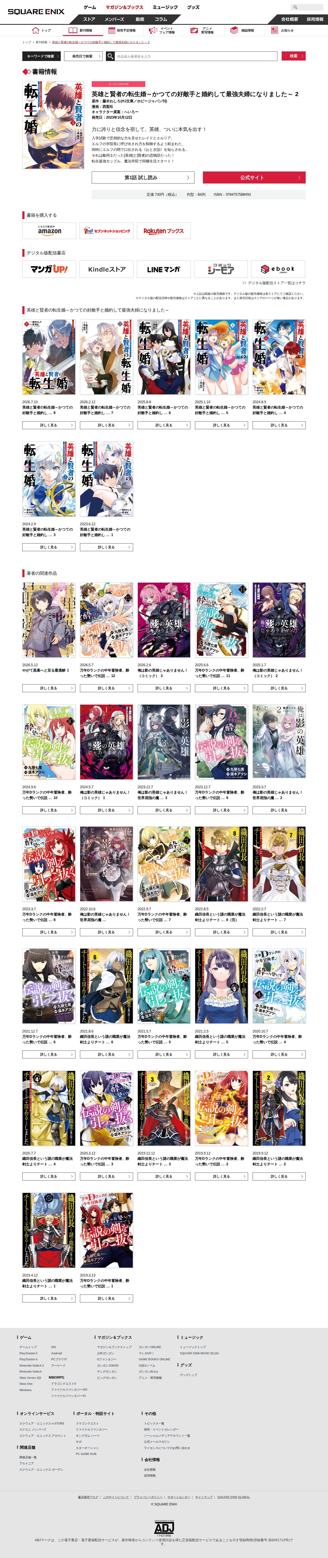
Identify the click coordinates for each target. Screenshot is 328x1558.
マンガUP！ (146, 1353)
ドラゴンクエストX (63, 1383)
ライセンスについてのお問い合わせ (167, 1448)
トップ (26, 42)
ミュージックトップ (193, 1347)
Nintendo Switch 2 (31, 1365)
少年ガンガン (105, 1353)
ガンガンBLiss (148, 1371)
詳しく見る (48, 425)
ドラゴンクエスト (87, 1423)
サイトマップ (204, 1497)
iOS (53, 1347)
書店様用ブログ (88, 1497)
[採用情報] (315, 19)
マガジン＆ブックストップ (114, 1347)
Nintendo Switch (30, 1371)
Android (56, 1353)
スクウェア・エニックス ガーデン (41, 1469)
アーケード (58, 1365)
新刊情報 (41, 42)
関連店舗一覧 (28, 1457)
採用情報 (150, 1475)
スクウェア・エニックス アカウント (42, 1435)
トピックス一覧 (154, 1423)
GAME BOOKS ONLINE (154, 1359)
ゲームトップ (28, 1347)
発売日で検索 (82, 56)
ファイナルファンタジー (92, 1429)
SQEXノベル (147, 1365)
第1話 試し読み (141, 177)
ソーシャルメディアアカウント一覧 (167, 1435)
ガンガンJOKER (108, 1365)
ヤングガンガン (107, 1371)
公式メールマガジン (157, 1441)
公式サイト (252, 177)
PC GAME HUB (86, 1454)
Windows (25, 1390)
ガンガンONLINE (150, 1347)
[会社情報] (290, 19)
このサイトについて (116, 1497)
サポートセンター (178, 1497)
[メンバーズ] (114, 19)
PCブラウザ (59, 1359)
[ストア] (89, 19)
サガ (79, 1441)
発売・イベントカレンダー (161, 1429)
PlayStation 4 (28, 1359)
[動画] (140, 19)
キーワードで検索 (40, 56)
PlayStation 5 (28, 1353)
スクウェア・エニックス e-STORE (41, 1423)
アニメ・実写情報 (150, 1378)
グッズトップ (188, 1375)
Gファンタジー (106, 1359)
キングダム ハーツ (88, 1435)
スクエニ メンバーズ (32, 1429)
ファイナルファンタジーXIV (69, 1389)
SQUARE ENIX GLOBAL (233, 1497)
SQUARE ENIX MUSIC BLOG (199, 1353)
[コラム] (161, 19)
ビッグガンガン (107, 1378)
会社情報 (150, 1469)
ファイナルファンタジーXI (68, 1396)
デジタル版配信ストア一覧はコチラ (277, 283)
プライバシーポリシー (148, 1497)
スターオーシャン (87, 1448)
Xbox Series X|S (30, 1378)
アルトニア (26, 1463)
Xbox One (26, 1384)
